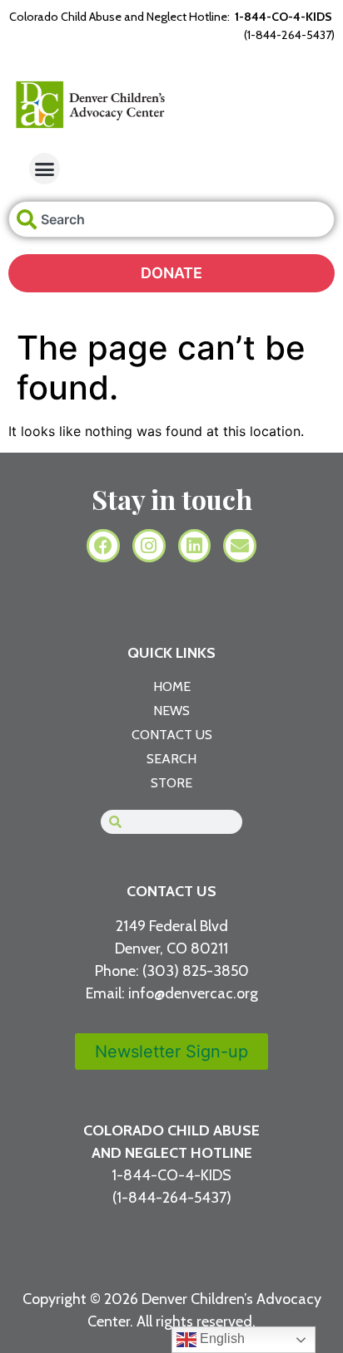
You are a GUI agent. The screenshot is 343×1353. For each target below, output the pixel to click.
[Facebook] (103, 545)
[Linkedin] (194, 545)
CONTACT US (171, 891)
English (220, 1338)
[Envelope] (239, 545)
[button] (45, 168)
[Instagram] (149, 545)
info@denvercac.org (193, 993)
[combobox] (171, 219)
